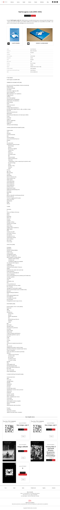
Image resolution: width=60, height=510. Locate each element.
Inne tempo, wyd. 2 (23, 425)
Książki (24, 2)
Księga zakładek (23, 447)
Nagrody (44, 487)
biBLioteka (42, 2)
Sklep (48, 2)
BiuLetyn (12, 2)
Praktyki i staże (33, 487)
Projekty (35, 2)
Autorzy (18, 2)
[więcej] (9, 430)
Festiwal (29, 2)
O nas (5, 487)
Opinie (23, 487)
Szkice (25, 451)
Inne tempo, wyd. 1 (51, 425)
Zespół (14, 487)
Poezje (25, 429)
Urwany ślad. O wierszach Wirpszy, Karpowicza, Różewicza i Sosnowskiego (51, 451)
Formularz (53, 487)
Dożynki (33, 15)
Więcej (23, 436)
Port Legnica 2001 (23, 474)
